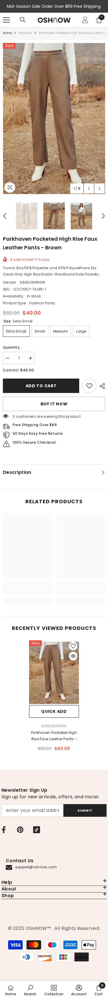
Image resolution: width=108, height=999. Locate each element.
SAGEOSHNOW (32, 282)
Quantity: (11, 347)
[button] (89, 188)
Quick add (54, 711)
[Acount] (85, 20)
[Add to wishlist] (73, 646)
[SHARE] (100, 386)
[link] (89, 386)
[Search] (22, 19)
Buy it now (54, 404)
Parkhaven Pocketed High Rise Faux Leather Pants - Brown (54, 736)
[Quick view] (73, 656)
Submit (84, 810)
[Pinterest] (20, 830)
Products (25, 33)
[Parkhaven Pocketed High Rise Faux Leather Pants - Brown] (54, 672)
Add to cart (41, 386)
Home (7, 33)
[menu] (6, 19)
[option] (54, 118)
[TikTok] (37, 830)
